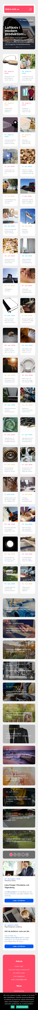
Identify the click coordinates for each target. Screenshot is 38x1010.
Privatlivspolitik (22, 1007)
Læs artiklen (19, 901)
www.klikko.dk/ (21, 980)
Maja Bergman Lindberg (13, 927)
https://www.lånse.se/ (14, 937)
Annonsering (19, 991)
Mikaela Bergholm (26, 22)
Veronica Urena (10, 880)
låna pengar (11, 892)
